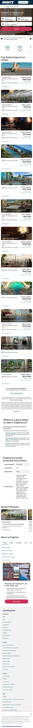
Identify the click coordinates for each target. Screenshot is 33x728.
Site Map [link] (5, 632)
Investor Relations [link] (7, 630)
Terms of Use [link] (6, 681)
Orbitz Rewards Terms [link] (8, 687)
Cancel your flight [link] (7, 702)
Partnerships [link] (6, 624)
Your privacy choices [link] (8, 689)
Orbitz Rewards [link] (6, 635)
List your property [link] (7, 622)
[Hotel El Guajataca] (16, 156)
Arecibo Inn (8, 443)
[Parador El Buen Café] (16, 183)
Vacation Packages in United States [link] (11, 656)
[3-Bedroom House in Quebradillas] (16, 345)
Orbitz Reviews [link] (6, 658)
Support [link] (4, 696)
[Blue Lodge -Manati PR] (16, 293)
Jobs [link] (4, 619)
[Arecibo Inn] (16, 128)
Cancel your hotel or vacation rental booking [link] (13, 699)
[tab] (4, 543)
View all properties (16, 393)
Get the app (16, 601)
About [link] (4, 616)
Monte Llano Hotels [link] (7, 550)
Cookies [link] (5, 679)
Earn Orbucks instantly (9, 38)
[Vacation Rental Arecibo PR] (16, 210)
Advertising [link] (5, 638)
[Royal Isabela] (16, 238)
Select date (8, 19)
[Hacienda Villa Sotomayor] (16, 101)
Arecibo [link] (7, 6)
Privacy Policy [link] (6, 676)
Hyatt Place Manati (10, 433)
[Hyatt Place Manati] (16, 73)
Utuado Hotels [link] (6, 560)
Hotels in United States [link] (8, 645)
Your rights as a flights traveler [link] (10, 710)
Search (16, 29)
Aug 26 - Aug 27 (20, 47)
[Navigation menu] (30, 2)
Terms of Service (17, 726)
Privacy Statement (7, 726)
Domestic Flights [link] (7, 653)
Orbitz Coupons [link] (6, 661)
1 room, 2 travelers (11, 24)
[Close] (31, 714)
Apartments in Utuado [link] (8, 553)
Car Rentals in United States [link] (9, 650)
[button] (16, 87)
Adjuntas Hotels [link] (6, 547)
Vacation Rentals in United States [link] (10, 647)
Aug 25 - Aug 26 (7, 47)
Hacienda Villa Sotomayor (12, 438)
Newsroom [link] (5, 627)
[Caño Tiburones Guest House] (16, 320)
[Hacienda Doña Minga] (16, 265)
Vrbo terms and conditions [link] (9, 684)
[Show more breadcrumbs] (2, 6)
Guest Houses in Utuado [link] (8, 557)
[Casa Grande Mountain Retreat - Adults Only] (16, 370)
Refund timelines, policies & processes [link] (12, 704)
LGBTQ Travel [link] (6, 664)
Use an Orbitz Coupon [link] (8, 707)
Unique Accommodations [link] (9, 666)
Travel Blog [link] (5, 669)
